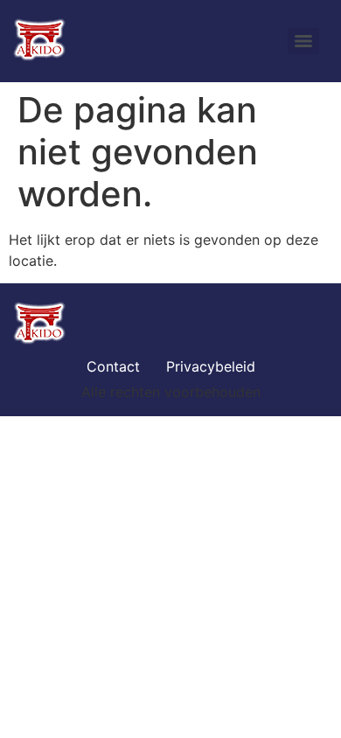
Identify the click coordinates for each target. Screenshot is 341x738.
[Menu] (303, 41)
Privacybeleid (210, 366)
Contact (113, 366)
